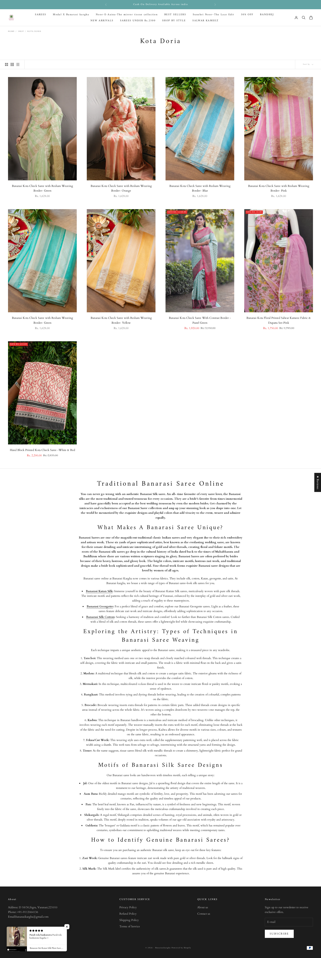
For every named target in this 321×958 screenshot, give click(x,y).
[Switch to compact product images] (17, 64)
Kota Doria (34, 31)
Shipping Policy (129, 920)
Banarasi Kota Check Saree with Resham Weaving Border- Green (42, 188)
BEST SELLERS (175, 14)
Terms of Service (129, 926)
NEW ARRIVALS (101, 20)
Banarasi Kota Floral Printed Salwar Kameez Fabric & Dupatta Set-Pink (278, 320)
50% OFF (247, 14)
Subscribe (279, 934)
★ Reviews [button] (318, 482)
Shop (21, 31)
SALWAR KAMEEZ (205, 20)
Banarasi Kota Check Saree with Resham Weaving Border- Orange (121, 188)
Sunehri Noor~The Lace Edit (213, 14)
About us (202, 907)
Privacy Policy (128, 907)
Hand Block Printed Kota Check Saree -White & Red (42, 450)
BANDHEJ (267, 14)
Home (11, 31)
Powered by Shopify (181, 947)
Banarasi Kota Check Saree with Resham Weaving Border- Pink (278, 188)
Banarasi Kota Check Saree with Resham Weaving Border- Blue (200, 188)
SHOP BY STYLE (174, 20)
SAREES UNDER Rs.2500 (137, 20)
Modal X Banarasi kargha (71, 14)
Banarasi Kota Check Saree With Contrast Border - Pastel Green (200, 320)
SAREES (40, 14)
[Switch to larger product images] (6, 64)
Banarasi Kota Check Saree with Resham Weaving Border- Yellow (121, 320)
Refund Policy (128, 914)
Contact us (203, 914)
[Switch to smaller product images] (12, 64)
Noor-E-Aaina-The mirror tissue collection (127, 14)
